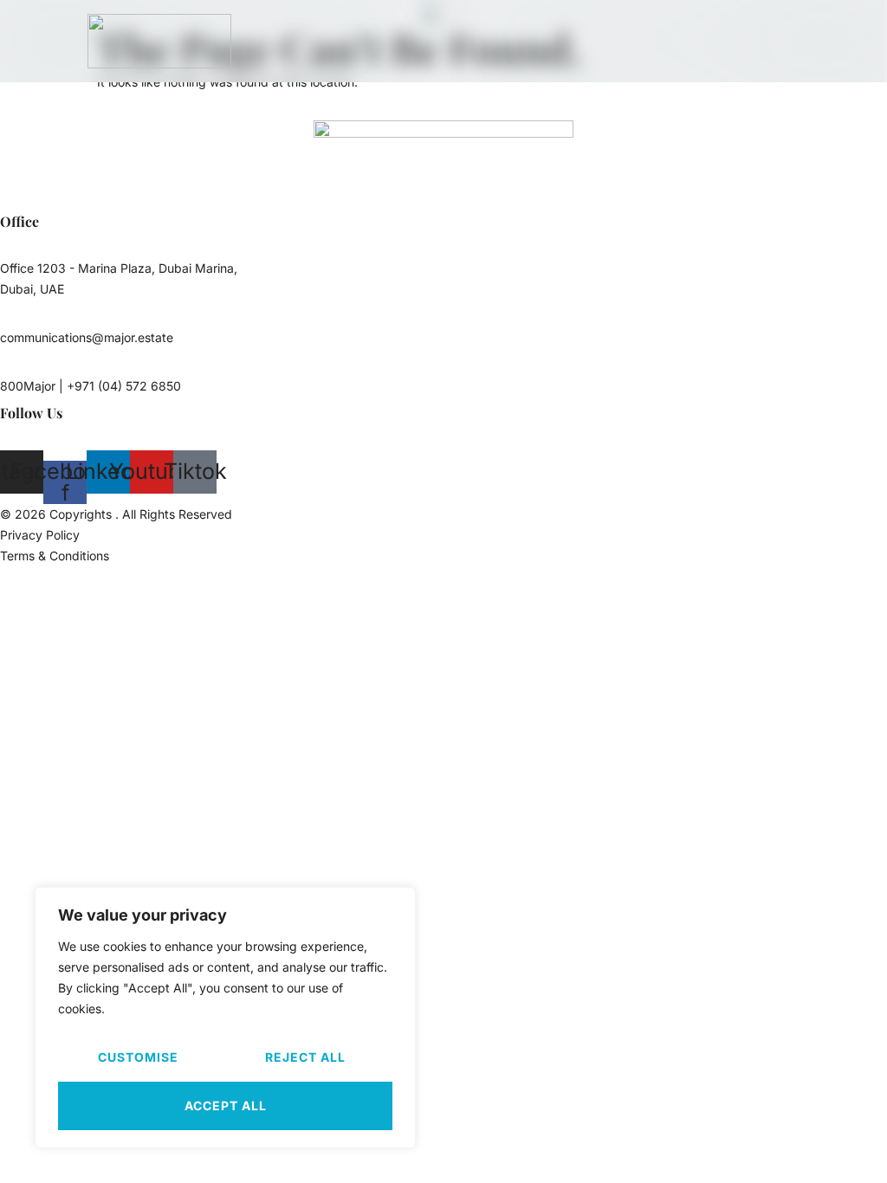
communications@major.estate (86, 337)
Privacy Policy (40, 534)
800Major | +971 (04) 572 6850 (90, 385)
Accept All (226, 1105)
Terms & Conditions (54, 555)
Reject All (305, 1057)
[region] (225, 1017)
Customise (138, 1057)
